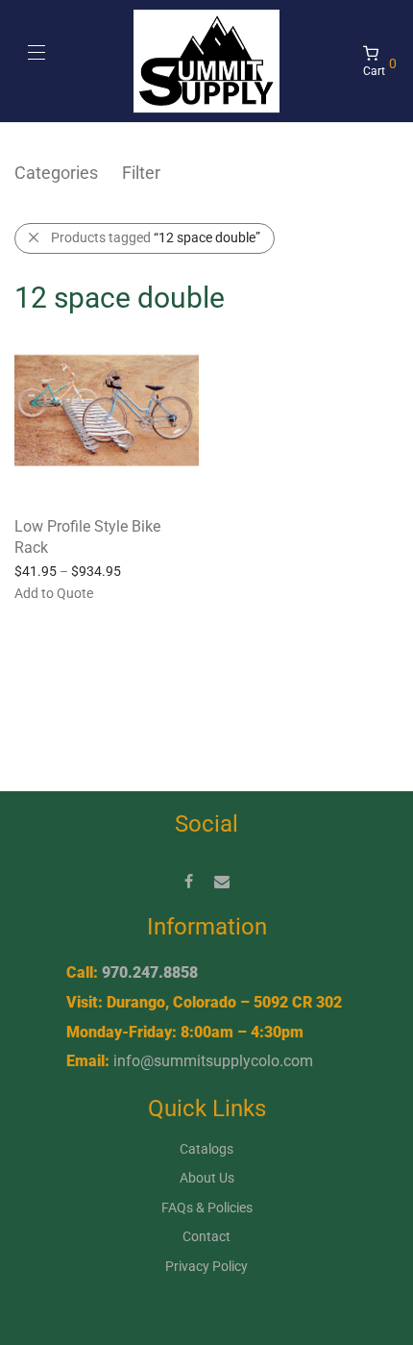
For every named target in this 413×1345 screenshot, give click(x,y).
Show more (136, 592)
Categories (56, 172)
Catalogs (206, 1149)
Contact (206, 1236)
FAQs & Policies (207, 1207)
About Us (207, 1177)
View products (47, 592)
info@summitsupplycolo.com (213, 1061)
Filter (141, 172)
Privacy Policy (206, 1266)
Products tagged (155, 237)
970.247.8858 (150, 972)
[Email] (222, 880)
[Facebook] (188, 880)
